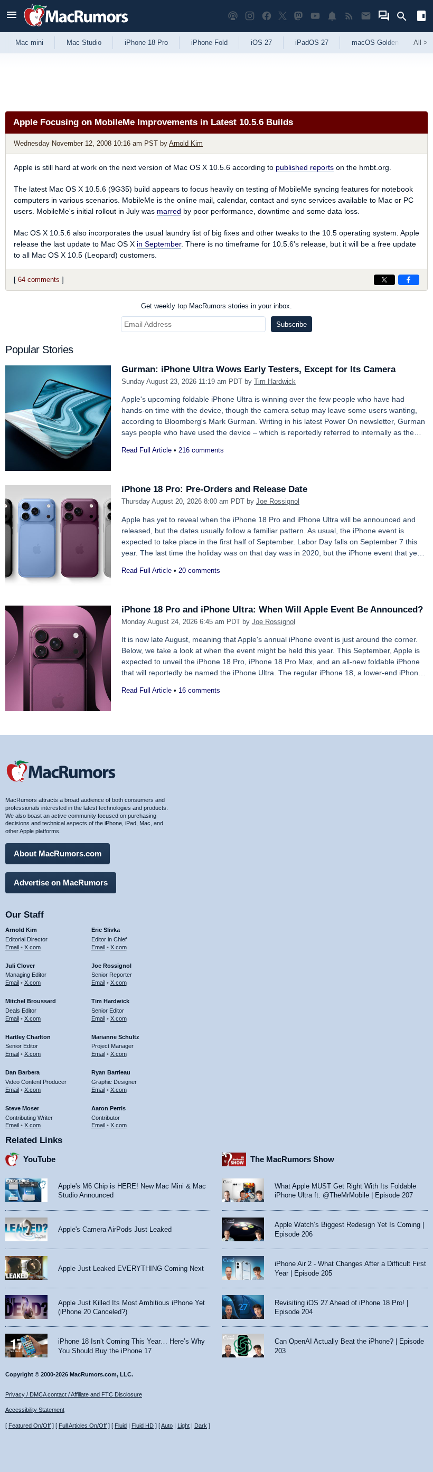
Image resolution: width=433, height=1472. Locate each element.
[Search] (405, 16)
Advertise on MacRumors (61, 882)
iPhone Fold (209, 42)
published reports (305, 167)
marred (169, 211)
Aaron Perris (108, 1108)
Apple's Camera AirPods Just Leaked (115, 1229)
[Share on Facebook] (408, 280)
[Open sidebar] (421, 17)
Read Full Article (146, 450)
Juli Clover (20, 966)
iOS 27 (261, 42)
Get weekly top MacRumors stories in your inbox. (216, 306)
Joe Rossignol (277, 501)
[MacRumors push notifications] (332, 16)
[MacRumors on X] (282, 16)
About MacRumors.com (57, 853)
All (420, 42)
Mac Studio (84, 42)
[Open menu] (11, 16)
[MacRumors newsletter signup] (366, 16)
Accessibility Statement (34, 1410)
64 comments (39, 280)
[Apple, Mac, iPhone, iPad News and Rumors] (76, 28)
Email (12, 947)
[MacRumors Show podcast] (233, 16)
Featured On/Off (29, 1425)
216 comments (201, 450)
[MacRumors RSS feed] (349, 16)
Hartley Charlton (28, 1037)
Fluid (121, 1425)
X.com (32, 947)
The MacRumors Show (292, 1159)
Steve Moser (22, 1108)
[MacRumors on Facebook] (266, 16)
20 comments (199, 570)
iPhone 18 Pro (146, 42)
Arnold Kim (186, 143)
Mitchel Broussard (30, 1001)
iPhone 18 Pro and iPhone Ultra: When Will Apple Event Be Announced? (272, 610)
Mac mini (29, 42)
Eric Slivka (105, 930)
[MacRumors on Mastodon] (298, 16)
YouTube (39, 1159)
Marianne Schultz (115, 1037)
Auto (167, 1425)
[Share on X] (384, 280)
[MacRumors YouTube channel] (315, 16)
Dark (200, 1425)
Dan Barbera (22, 1072)
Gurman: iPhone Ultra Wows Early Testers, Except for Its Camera (258, 369)
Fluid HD (142, 1425)
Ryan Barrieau (110, 1072)
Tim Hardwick (275, 381)
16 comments (199, 690)
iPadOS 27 (311, 42)
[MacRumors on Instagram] (249, 16)
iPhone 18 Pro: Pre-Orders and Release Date (214, 489)
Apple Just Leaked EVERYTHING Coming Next (131, 1268)
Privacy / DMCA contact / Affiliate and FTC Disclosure (73, 1394)
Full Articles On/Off (83, 1425)
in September (159, 244)
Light (183, 1425)
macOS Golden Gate (384, 42)
